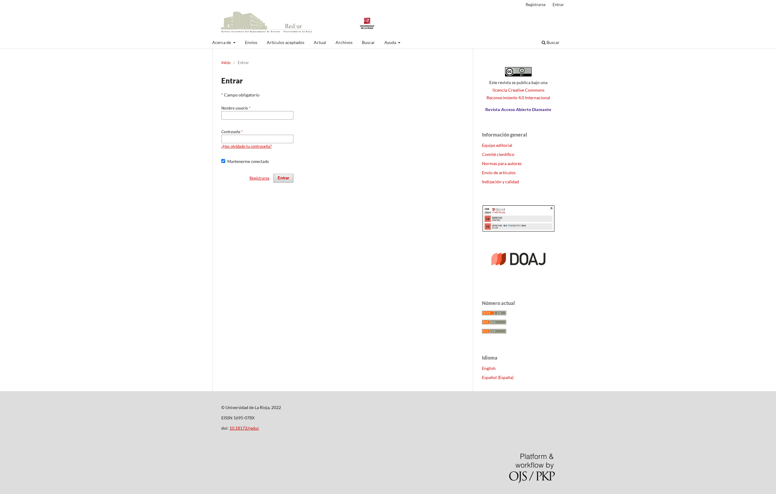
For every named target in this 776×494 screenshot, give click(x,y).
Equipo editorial (497, 145)
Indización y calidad (500, 181)
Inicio (225, 62)
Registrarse (536, 4)
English (489, 368)
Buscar (368, 42)
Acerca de (222, 42)
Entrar (558, 4)
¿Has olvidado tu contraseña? (246, 146)
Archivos (344, 42)
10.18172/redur (244, 428)
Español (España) (497, 377)
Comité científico (498, 154)
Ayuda (390, 42)
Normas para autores (502, 163)
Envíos (251, 42)
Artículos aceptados (285, 42)
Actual (320, 42)
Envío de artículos (499, 172)
